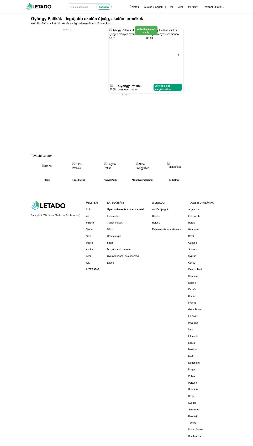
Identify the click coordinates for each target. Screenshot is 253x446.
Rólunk (156, 222)
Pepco (89, 242)
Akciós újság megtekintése (163, 87)
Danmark (193, 276)
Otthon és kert (115, 222)
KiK (88, 262)
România (193, 389)
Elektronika (113, 216)
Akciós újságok (153, 7)
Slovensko (193, 409)
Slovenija (193, 416)
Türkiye (192, 422)
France (192, 302)
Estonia (192, 282)
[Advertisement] (67, 55)
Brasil (191, 236)
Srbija (191, 396)
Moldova (193, 349)
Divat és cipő (114, 236)
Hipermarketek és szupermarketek (126, 209)
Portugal (192, 382)
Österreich (194, 216)
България (193, 229)
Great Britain (195, 309)
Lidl (170, 7)
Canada (192, 242)
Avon (89, 256)
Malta (191, 356)
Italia (190, 329)
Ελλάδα (193, 316)
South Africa (195, 436)
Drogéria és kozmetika (119, 249)
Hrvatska (193, 322)
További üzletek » (214, 7)
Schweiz (192, 249)
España (192, 289)
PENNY (193, 7)
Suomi (191, 296)
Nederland (194, 362)
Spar (88, 236)
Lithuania (193, 336)
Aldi (180, 7)
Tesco (89, 229)
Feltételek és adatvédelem (166, 229)
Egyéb (110, 262)
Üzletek (134, 7)
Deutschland (195, 269)
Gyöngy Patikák (129, 86)
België (191, 222)
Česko (191, 262)
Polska (192, 376)
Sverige (192, 402)
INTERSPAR (92, 269)
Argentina (193, 209)
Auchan (90, 249)
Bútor (110, 229)
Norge (191, 369)
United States (195, 429)
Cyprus (192, 256)
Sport (110, 242)
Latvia (191, 342)
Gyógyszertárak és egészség (123, 256)
